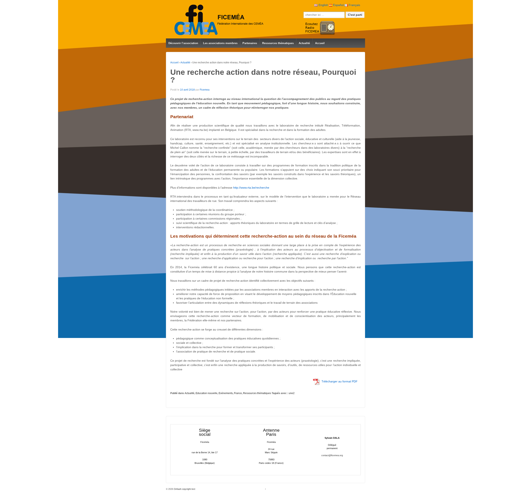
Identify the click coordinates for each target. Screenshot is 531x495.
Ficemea (204, 89)
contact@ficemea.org (332, 455)
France (238, 393)
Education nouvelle (206, 393)
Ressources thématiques (278, 43)
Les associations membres (220, 43)
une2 (292, 393)
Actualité (304, 43)
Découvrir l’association (183, 43)
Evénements (226, 393)
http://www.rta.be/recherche (251, 187)
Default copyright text (184, 489)
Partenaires (249, 43)
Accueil (320, 43)
